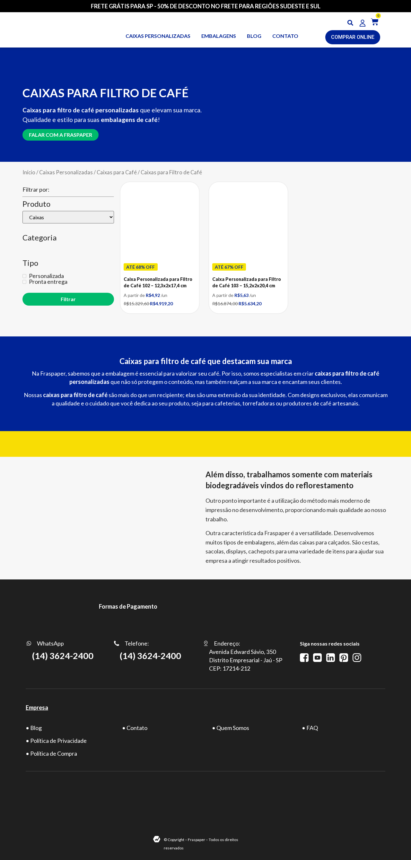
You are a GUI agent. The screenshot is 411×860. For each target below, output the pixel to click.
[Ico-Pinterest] (343, 657)
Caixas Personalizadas (66, 172)
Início (28, 172)
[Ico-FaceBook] (304, 657)
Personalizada (46, 276)
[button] (350, 23)
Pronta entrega (47, 281)
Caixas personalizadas (158, 36)
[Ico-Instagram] (357, 657)
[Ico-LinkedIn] (330, 657)
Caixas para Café (117, 172)
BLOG (254, 36)
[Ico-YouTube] (317, 657)
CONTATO (285, 36)
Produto (36, 204)
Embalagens (218, 36)
